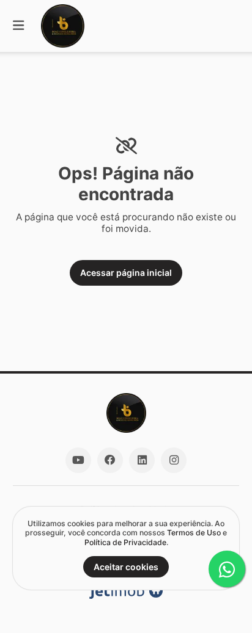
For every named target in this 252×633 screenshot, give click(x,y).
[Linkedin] (142, 460)
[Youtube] (78, 460)
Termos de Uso (194, 532)
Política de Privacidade (125, 542)
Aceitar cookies (126, 567)
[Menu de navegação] (18, 26)
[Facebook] (110, 460)
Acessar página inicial (126, 272)
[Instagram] (174, 460)
